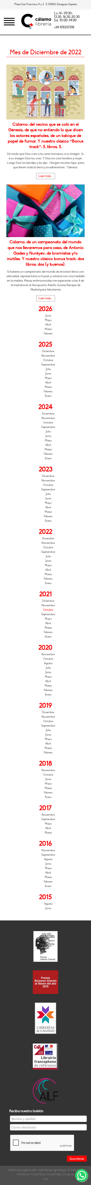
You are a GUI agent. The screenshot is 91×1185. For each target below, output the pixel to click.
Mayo (48, 320)
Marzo (48, 329)
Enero (48, 396)
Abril (48, 324)
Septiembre (48, 364)
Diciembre (48, 351)
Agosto (48, 663)
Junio (48, 315)
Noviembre (48, 355)
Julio (48, 369)
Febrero (48, 333)
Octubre (48, 360)
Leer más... (46, 176)
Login (45, 1178)
